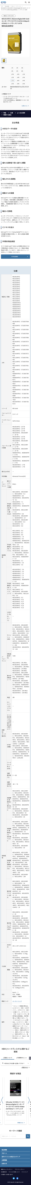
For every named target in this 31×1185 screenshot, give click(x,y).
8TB (22, 71)
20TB (18, 80)
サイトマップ (25, 1172)
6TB (17, 71)
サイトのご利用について (14, 1172)
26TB (23, 83)
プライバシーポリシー (20, 1169)
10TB (12, 74)
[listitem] (25, 1067)
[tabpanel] (15, 1064)
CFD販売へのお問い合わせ (7, 1174)
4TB (22, 68)
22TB (12, 83)
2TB (17, 68)
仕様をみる (24, 106)
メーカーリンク (17, 1001)
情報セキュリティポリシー (7, 1169)
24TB (18, 83)
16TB (23, 77)
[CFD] (3, 3)
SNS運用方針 (4, 1172)
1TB (12, 68)
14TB (18, 77)
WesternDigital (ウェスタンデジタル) (19, 87)
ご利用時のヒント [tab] (21, 1058)
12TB (23, 74)
